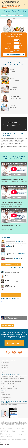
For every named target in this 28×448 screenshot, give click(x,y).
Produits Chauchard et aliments (7, 386)
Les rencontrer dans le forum (10, 264)
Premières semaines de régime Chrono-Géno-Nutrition (12, 378)
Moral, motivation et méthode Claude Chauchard (11, 380)
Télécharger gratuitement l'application (9, 404)
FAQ (1, 433)
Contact (2, 392)
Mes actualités (4, 369)
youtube (20, 352)
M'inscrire (8, 15)
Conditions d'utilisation (5, 394)
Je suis (11, 51)
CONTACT (23, 431)
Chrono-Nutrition (4, 365)
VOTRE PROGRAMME (20, 428)
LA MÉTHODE (10, 428)
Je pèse (11, 46)
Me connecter (18, 15)
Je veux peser (9, 48)
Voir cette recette (6, 325)
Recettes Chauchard (5, 385)
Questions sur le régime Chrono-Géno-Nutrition (11, 381)
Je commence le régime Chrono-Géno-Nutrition (11, 376)
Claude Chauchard (5, 362)
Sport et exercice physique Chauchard (9, 388)
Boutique (3, 370)
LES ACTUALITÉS (4, 430)
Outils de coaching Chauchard (7, 383)
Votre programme (4, 367)
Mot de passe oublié (5, 399)
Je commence (13, 343)
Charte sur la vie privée (6, 397)
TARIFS (11, 430)
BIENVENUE (2, 428)
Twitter (14, 352)
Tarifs (2, 372)
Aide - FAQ (3, 396)
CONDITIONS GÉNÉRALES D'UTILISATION (9, 431)
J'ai (12, 40)
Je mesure (10, 43)
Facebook (8, 352)
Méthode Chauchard (5, 364)
